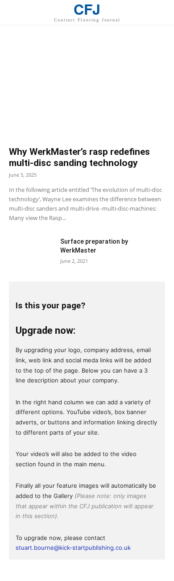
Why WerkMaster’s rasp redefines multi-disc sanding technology (79, 157)
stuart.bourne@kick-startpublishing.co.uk (73, 547)
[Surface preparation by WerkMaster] (31, 252)
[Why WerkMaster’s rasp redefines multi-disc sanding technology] (87, 90)
